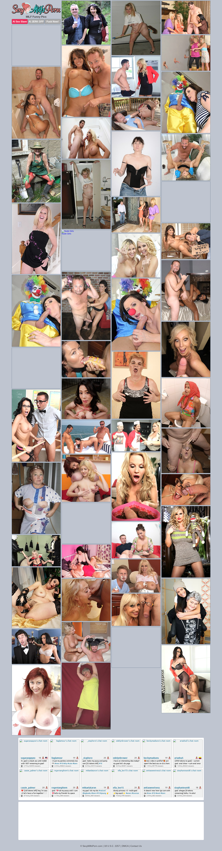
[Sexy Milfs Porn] (36, 9)
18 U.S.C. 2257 (112, 846)
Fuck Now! (52, 21)
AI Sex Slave (20, 21)
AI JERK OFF (36, 21)
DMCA (125, 846)
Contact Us (136, 846)
